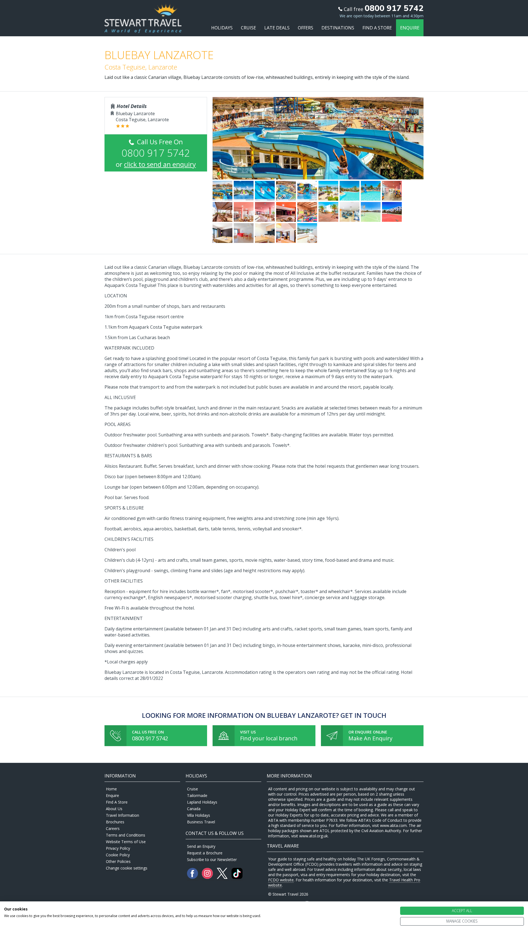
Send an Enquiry (201, 846)
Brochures (115, 821)
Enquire (409, 28)
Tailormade (197, 795)
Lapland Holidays (202, 802)
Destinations (337, 28)
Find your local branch (269, 738)
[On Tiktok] (237, 877)
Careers (113, 828)
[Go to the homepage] (143, 28)
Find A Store (377, 28)
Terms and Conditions (125, 835)
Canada (193, 808)
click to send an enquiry (160, 164)
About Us (114, 808)
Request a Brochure (204, 853)
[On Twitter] (223, 877)
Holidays (222, 28)
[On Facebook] (193, 877)
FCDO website (281, 879)
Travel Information (122, 815)
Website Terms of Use (126, 841)
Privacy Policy (118, 848)
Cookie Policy (118, 854)
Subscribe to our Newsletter (212, 859)
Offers (305, 28)
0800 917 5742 (150, 738)
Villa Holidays (198, 815)
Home (111, 788)
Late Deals (277, 28)
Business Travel (201, 821)
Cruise (248, 28)
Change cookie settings (126, 868)
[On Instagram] (208, 877)
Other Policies (118, 861)
